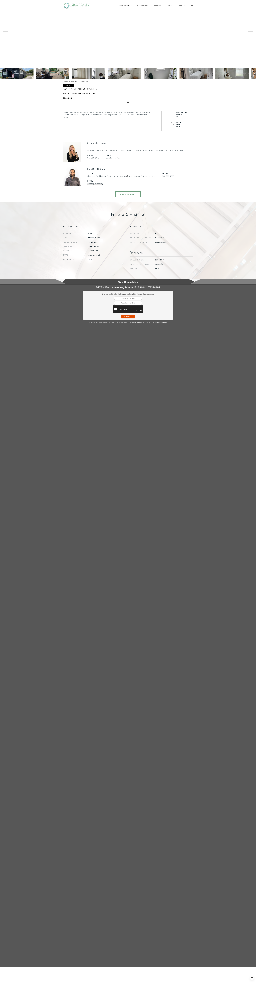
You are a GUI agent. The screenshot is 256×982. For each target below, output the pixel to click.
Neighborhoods (142, 5)
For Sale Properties (125, 5)
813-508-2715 (93, 158)
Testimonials (158, 5)
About (170, 5)
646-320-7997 (168, 176)
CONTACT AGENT (128, 194)
